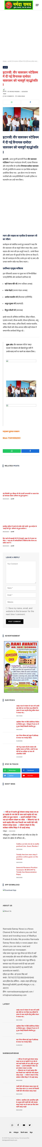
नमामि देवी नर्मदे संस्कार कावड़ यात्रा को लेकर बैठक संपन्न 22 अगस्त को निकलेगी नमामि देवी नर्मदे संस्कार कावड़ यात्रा (27, 1088)
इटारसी (5, 67)
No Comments (9, 96)
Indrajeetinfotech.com (9, 1140)
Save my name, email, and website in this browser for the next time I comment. (20, 611)
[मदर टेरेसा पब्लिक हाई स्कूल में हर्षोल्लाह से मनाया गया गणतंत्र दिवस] (8, 738)
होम (10, 1132)
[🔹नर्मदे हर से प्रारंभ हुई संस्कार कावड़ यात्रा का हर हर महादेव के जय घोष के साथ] (21, 798)
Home (4, 61)
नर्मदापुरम (16, 1132)
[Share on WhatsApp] (12, 102)
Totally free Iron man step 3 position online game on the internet (27, 857)
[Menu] (37, 5)
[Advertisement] (21, 35)
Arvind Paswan (14, 91)
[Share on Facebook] (30, 102)
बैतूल (31, 1132)
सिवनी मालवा (24, 1132)
